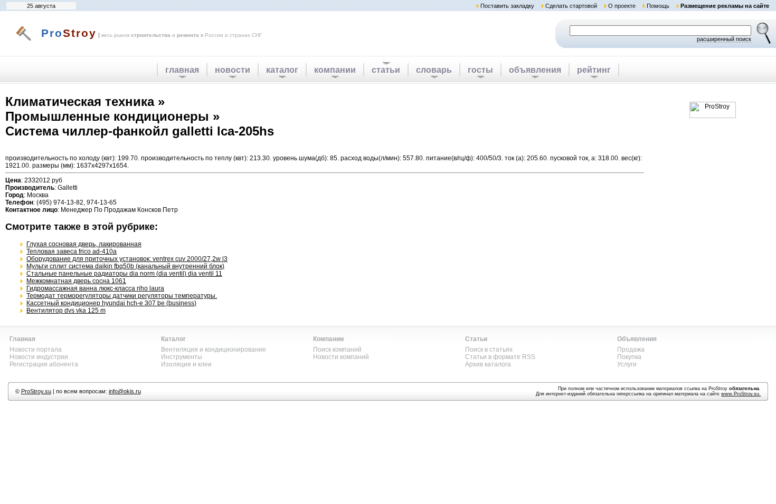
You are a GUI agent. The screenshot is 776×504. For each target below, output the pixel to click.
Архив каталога (488, 364)
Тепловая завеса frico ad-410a (71, 251)
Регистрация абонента (44, 364)
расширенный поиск (724, 39)
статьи (386, 69)
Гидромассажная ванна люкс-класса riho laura (95, 288)
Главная (22, 339)
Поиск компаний (337, 349)
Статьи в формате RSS (500, 357)
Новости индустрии (39, 357)
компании (335, 69)
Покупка (629, 357)
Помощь (658, 6)
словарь (434, 69)
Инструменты (181, 357)
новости (232, 69)
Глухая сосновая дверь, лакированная (83, 244)
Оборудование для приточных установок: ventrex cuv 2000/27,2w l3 (127, 259)
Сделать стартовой (571, 6)
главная (182, 69)
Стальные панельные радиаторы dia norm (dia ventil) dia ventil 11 (124, 273)
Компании (328, 339)
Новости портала (36, 349)
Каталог (173, 339)
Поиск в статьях (489, 349)
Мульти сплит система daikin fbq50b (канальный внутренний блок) (125, 266)
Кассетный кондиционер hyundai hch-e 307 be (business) (111, 303)
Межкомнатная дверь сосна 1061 (76, 281)
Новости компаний (341, 357)
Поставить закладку (507, 6)
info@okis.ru (125, 391)
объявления (535, 69)
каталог (282, 69)
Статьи (476, 339)
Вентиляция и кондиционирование (213, 349)
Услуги (627, 364)
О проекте (622, 6)
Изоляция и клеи (186, 364)
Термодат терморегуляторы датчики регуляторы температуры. (121, 295)
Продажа (631, 349)
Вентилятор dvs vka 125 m (66, 310)
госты (480, 69)
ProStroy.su (36, 391)
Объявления (637, 339)
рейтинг (594, 69)
